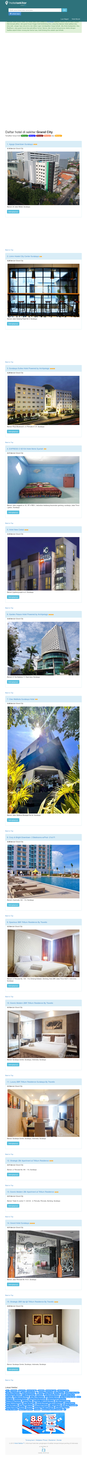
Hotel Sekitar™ (19, 1443)
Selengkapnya (13, 212)
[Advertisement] (43, 53)
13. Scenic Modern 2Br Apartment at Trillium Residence (30, 1191)
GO (64, 10)
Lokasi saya (15, 14)
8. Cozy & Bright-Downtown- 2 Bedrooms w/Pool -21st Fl (31, 837)
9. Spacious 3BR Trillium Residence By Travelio (27, 922)
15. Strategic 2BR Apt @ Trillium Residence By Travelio (30, 1301)
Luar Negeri (65, 19)
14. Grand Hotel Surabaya (18, 1223)
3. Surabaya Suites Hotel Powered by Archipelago (28, 368)
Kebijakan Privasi (41, 1440)
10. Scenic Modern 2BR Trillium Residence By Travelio (30, 1003)
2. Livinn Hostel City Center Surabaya (23, 256)
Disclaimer (52, 1440)
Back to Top (9, 250)
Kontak (59, 1440)
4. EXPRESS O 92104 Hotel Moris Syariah (25, 448)
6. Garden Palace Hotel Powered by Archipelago (27, 614)
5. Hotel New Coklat (15, 529)
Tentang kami (30, 1440)
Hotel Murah (76, 19)
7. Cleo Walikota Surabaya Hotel (20, 699)
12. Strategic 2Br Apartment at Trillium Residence (28, 1160)
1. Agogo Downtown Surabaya (20, 144)
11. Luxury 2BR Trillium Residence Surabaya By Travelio (31, 1081)
